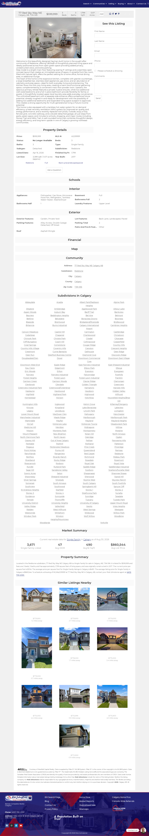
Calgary (77, 276)
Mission (30, 431)
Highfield (30, 394)
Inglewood (59, 404)
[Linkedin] (16, 825)
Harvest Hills (119, 388)
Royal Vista (119, 463)
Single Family (73, 539)
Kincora (30, 408)
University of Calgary (89, 503)
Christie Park (60, 338)
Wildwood (89, 513)
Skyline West (89, 480)
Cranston (89, 348)
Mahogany (89, 414)
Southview (30, 486)
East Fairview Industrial (89, 365)
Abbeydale (30, 302)
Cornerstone (59, 345)
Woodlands (45, 523)
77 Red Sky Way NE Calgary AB (88, 266)
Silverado (60, 480)
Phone (97, 61)
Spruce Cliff (119, 486)
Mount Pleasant (30, 434)
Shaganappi (89, 473)
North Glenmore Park (30, 437)
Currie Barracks (60, 352)
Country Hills (119, 345)
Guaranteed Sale (87, 805)
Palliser (89, 440)
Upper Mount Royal (119, 503)
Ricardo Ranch (59, 457)
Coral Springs (30, 345)
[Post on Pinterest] (119, 14)
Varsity (89, 506)
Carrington (89, 332)
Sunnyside (59, 496)
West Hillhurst (59, 510)
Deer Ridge (119, 352)
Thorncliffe (60, 500)
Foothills (119, 375)
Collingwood (89, 342)
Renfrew (30, 457)
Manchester (119, 414)
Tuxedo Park (119, 500)
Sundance (30, 496)
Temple (30, 500)
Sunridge (89, 496)
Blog (47, 801)
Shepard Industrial (59, 477)
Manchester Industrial (30, 417)
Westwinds (30, 513)
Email (97, 51)
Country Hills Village (30, 348)
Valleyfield (59, 506)
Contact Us (50, 805)
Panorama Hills (119, 440)
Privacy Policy (51, 809)
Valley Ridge (30, 506)
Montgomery (89, 431)
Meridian (60, 427)
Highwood (89, 394)
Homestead (30, 398)
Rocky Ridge (59, 460)
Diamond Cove (89, 355)
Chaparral (59, 335)
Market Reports (86, 801)
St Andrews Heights (30, 490)
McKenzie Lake (60, 424)
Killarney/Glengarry (119, 404)
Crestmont (30, 352)
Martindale (30, 421)
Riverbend (30, 460)
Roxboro (59, 463)
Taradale (119, 496)
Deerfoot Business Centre (59, 355)
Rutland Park (60, 467)
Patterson (119, 444)
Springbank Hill (89, 486)
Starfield (59, 490)
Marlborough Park (119, 417)
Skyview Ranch (119, 480)
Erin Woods (30, 371)
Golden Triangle (89, 384)
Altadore (30, 309)
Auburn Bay (59, 312)
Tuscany (89, 500)
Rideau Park (119, 457)
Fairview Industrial (59, 375)
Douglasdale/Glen (30, 358)
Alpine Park (119, 302)
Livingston (119, 411)
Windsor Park (30, 516)
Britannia (30, 325)
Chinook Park (30, 338)
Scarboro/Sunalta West (119, 470)
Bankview (118, 312)
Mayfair (59, 421)
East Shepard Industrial (119, 365)
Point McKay (30, 450)
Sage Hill (30, 470)
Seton (59, 473)
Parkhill (59, 444)
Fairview (30, 375)
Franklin (119, 378)
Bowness (119, 319)
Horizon (59, 398)
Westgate (119, 510)
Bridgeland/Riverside (89, 322)
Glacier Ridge (89, 381)
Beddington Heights (59, 315)
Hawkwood (60, 391)
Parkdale (30, 444)
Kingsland (59, 408)
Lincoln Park (89, 411)
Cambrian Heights (119, 325)
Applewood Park (89, 309)
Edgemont (60, 368)
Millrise (119, 427)
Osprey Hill (30, 440)
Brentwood (60, 322)
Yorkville (104, 523)
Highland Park (59, 394)
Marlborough (89, 417)
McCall (30, 424)
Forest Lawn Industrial (89, 378)
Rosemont (119, 460)
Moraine (119, 431)
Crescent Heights (119, 348)
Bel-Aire (89, 315)
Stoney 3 (30, 493)
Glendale (60, 384)
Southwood (59, 486)
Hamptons (89, 388)
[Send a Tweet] (116, 14)
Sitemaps (83, 809)
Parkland (89, 444)
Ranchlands (30, 454)
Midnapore (89, 427)
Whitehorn (60, 513)
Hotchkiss (89, 398)
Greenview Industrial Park (30, 388)
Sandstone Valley (60, 470)
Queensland (89, 450)
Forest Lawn (59, 378)
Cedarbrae (30, 335)
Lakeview (119, 408)
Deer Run (30, 355)
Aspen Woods (30, 312)
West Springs (89, 510)
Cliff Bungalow (30, 342)
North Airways (119, 434)
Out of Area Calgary (60, 440)
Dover (59, 358)
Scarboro (89, 470)
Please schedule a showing (109, 71)
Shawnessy (30, 477)
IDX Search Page (52, 797)
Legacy (30, 411)
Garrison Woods (59, 381)
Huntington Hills (30, 404)
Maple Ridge (59, 417)
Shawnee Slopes (118, 473)
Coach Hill (59, 342)
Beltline (30, 319)
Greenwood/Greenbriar (59, 388)
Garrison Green (30, 381)
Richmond (89, 457)
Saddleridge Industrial (119, 467)
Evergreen (119, 371)
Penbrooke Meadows (59, 447)
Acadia (60, 302)
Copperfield (119, 342)
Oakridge (89, 437)
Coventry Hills (59, 348)
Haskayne (30, 391)
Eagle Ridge (59, 365)
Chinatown (119, 335)
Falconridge (89, 375)
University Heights (59, 503)
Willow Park (118, 513)
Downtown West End (30, 365)
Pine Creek (89, 447)
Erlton (59, 371)
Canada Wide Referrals (123, 801)
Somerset (30, 483)
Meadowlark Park (119, 424)
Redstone (78, 271)
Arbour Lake (119, 309)
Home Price (84, 797)
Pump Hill (59, 450)
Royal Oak (89, 463)
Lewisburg (59, 411)
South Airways (59, 483)
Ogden (119, 437)
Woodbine (119, 516)
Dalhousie (89, 352)
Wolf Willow (89, 516)
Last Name (99, 41)
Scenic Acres (30, 473)
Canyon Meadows (30, 332)
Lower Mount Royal (30, 414)
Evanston (89, 371)
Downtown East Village (119, 358)
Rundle (30, 467)
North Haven (59, 437)
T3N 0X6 (78, 287)
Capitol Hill (60, 332)
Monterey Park (59, 431)
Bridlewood (119, 322)
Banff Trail (89, 312)
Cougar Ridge (89, 345)
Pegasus (30, 447)
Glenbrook (30, 384)
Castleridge (119, 332)
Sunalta (118, 493)
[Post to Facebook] (113, 14)
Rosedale (89, 460)
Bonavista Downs (89, 319)
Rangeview (60, 454)
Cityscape (119, 338)
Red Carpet (89, 454)
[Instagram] (11, 825)
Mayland (89, 421)
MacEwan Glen (60, 414)
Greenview (119, 384)
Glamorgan (119, 381)
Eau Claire (30, 368)
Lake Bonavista (89, 408)
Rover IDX (128, 787)
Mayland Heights (119, 421)
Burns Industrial (59, 325)
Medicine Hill (30, 427)
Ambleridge (59, 309)
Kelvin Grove (89, 404)
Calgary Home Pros (121, 797)
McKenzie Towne (89, 424)
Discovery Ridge (119, 355)
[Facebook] (7, 825)
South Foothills (119, 483)
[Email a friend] (110, 14)
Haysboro (89, 391)
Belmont (119, 315)
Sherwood (89, 477)
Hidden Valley (119, 391)
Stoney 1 (89, 490)
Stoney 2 (119, 490)
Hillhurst (119, 394)
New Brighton (59, 434)
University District (30, 503)
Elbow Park (89, 368)
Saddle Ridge (89, 467)
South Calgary (89, 483)
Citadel (89, 338)
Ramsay (119, 450)
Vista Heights (119, 506)
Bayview (30, 315)
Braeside (30, 322)
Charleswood (89, 335)
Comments (99, 76)
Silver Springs (30, 480)
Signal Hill (119, 477)
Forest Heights (30, 378)
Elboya (119, 368)
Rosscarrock (30, 463)
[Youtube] (21, 825)
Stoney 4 (60, 493)
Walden (30, 510)
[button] (17, 36)
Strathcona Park (89, 493)
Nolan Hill (89, 434)
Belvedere (59, 319)
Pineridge (119, 447)
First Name (99, 31)
